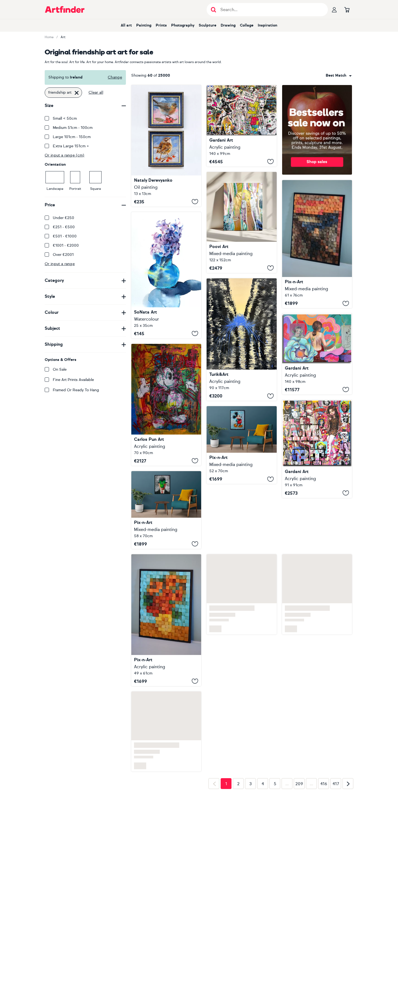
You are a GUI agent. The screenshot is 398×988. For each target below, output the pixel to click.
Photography (182, 25)
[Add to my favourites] (194, 201)
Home (49, 37)
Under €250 (63, 218)
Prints (161, 25)
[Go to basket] (347, 9)
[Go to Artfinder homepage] (64, 9)
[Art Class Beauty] (317, 354)
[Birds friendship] (166, 146)
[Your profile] (334, 9)
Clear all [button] (96, 92)
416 (323, 783)
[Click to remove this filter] (76, 92)
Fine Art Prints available (73, 379)
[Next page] (347, 783)
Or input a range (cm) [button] (64, 155)
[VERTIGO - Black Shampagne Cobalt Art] (241, 339)
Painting (143, 25)
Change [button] (115, 77)
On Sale (60, 369)
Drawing (228, 25)
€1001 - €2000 (66, 245)
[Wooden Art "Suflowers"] (166, 620)
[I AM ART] (317, 449)
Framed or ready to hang (76, 390)
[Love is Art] (241, 126)
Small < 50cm (65, 118)
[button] (338, 75)
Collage (246, 25)
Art (63, 37)
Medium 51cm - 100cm (73, 127)
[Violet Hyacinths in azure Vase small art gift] (166, 275)
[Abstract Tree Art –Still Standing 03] (241, 222)
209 (299, 783)
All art (126, 25)
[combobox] (338, 75)
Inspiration (267, 25)
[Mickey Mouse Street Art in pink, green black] (166, 405)
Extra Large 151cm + (71, 146)
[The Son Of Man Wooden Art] (166, 510)
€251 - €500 (64, 227)
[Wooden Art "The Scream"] (317, 244)
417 (335, 783)
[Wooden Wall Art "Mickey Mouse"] (241, 445)
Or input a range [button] (60, 264)
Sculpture (207, 25)
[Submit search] (213, 9)
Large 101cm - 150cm (72, 137)
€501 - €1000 (65, 236)
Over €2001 (63, 254)
